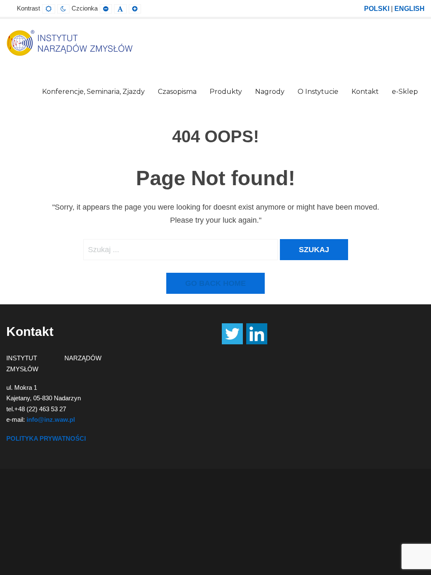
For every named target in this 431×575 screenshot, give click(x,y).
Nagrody (270, 92)
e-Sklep (405, 92)
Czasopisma (177, 92)
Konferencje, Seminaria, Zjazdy (93, 92)
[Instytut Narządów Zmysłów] (69, 42)
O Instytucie (318, 92)
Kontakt (365, 92)
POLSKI (376, 8)
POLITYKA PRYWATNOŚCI (46, 438)
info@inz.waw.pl (51, 419)
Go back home (215, 283)
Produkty (226, 92)
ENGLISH (409, 8)
